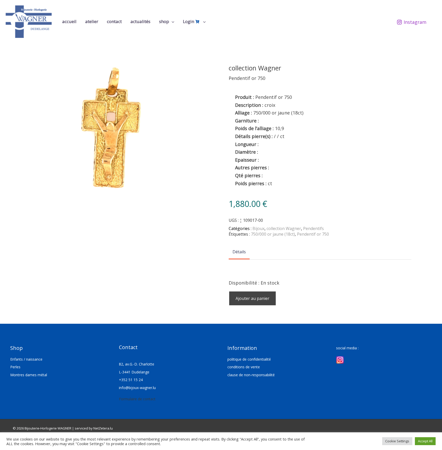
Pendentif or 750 (313, 234)
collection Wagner (284, 228)
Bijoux (258, 228)
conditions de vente (243, 366)
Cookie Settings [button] (397, 441)
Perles (15, 366)
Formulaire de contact (137, 398)
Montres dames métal (28, 374)
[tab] (239, 252)
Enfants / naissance (26, 359)
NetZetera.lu (103, 428)
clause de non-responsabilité (251, 374)
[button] (171, 21)
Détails (239, 252)
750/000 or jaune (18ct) (273, 234)
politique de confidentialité (249, 359)
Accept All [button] (425, 441)
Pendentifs (313, 228)
